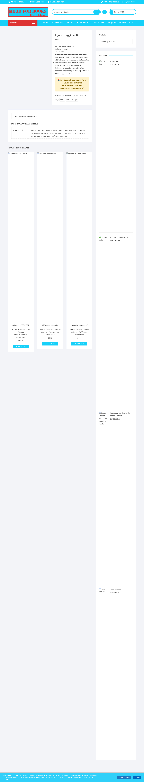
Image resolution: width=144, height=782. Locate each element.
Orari (70, 23)
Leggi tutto (20, 346)
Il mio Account (56, 2)
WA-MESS (131, 2)
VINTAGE (83, 95)
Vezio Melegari (72, 100)
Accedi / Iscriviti (18, 2)
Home (45, 23)
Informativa (83, 23)
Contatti (99, 23)
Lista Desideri (38, 2)
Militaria (68, 95)
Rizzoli (62, 100)
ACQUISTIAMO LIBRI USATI (121, 23)
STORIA (75, 95)
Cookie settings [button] (124, 777)
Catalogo (57, 23)
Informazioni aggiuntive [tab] (25, 116)
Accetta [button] (137, 777)
